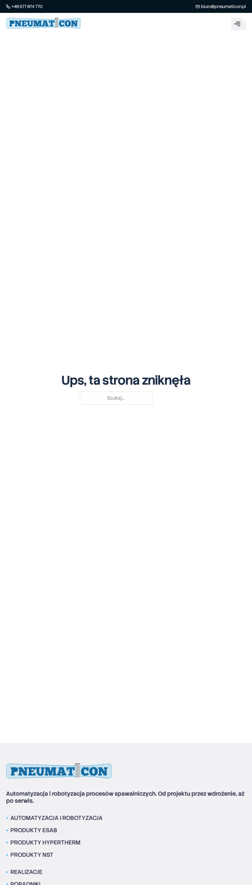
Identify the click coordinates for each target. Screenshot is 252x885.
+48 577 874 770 (26, 6)
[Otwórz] (238, 24)
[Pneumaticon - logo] (43, 24)
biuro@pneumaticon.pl (223, 6)
